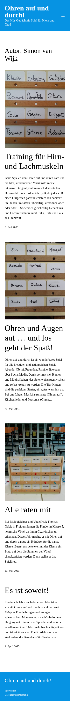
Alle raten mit (28, 509)
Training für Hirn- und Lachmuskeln (34, 161)
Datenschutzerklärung (16, 694)
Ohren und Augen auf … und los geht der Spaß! (34, 338)
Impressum (10, 690)
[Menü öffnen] (63, 15)
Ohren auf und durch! (27, 11)
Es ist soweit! (27, 590)
